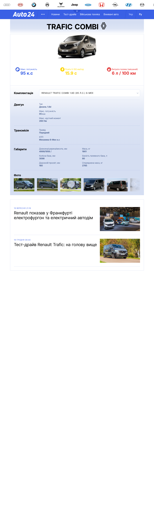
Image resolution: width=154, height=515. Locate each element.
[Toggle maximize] (71, 183)
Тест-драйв (69, 14)
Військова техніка (90, 14)
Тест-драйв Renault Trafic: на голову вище (55, 244)
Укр (131, 14)
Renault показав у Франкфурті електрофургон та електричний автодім (53, 215)
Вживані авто (111, 14)
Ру (140, 14)
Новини (55, 14)
